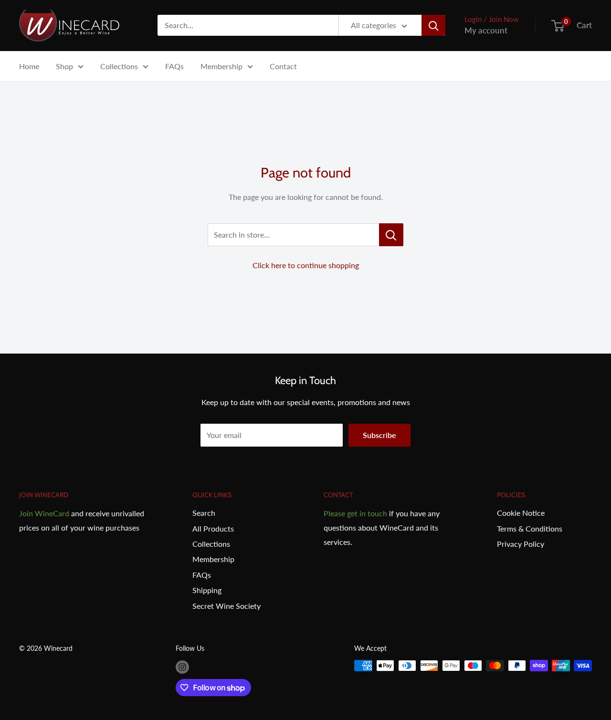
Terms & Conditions (529, 528)
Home (29, 66)
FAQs (174, 66)
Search (203, 512)
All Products (213, 528)
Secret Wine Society (226, 605)
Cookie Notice (521, 512)
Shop (64, 66)
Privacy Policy (520, 543)
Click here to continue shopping (306, 265)
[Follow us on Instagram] (182, 666)
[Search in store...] (391, 234)
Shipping (206, 590)
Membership (221, 66)
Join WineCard (44, 513)
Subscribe (379, 434)
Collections (119, 66)
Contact (283, 66)
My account (485, 30)
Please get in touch (355, 513)
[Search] (433, 25)
